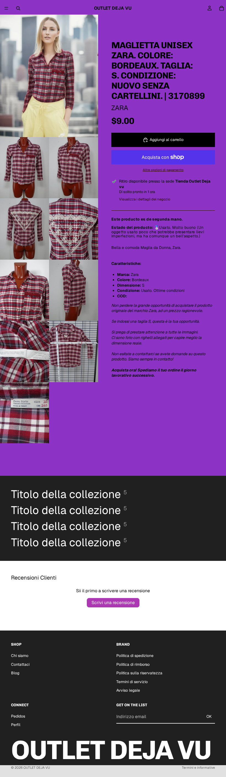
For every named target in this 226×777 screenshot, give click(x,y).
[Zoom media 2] (24, 168)
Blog (15, 672)
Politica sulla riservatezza (139, 672)
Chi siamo (19, 655)
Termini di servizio (132, 681)
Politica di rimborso (133, 664)
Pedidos (18, 716)
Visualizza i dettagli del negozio (144, 199)
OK (209, 716)
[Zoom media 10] (24, 413)
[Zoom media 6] (24, 290)
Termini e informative (198, 767)
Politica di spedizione (135, 655)
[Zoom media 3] (73, 168)
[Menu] (6, 8)
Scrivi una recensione (113, 602)
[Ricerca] (18, 8)
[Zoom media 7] (73, 290)
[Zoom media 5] (73, 229)
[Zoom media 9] (73, 351)
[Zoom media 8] (24, 351)
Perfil (15, 724)
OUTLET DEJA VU (36, 767)
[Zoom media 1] (49, 76)
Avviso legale (128, 690)
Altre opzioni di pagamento (163, 170)
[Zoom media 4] (24, 229)
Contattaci (20, 664)
